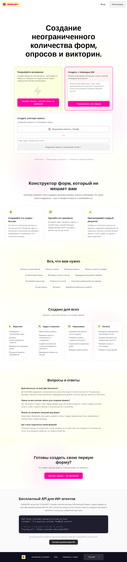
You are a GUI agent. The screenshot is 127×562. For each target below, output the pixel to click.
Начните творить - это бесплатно (63, 475)
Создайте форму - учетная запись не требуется (38, 102)
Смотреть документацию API (63, 542)
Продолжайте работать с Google (65, 129)
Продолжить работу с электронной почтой (62, 147)
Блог (56, 557)
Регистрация (117, 4)
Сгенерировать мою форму (89, 104)
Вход (103, 4)
